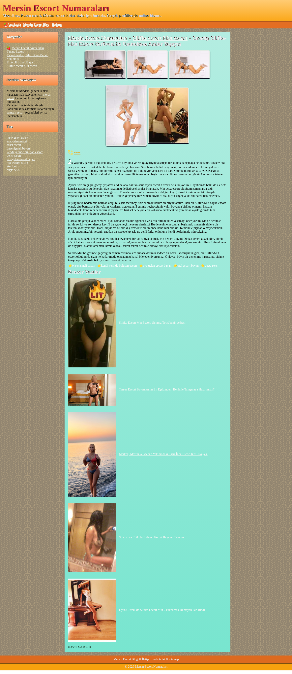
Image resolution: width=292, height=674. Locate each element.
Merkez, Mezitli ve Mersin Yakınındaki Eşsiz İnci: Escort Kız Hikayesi (163, 454)
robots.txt (159, 659)
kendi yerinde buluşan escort (119, 265)
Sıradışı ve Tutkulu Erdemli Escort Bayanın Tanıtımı (152, 537)
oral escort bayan (188, 265)
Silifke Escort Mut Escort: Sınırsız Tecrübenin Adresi (152, 322)
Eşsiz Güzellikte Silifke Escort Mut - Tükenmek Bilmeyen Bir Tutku (162, 610)
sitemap (174, 659)
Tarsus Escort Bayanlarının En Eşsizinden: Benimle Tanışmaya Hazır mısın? (167, 389)
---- (77, 152)
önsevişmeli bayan (83, 265)
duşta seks (211, 265)
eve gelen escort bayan (157, 265)
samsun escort (15, 112)
